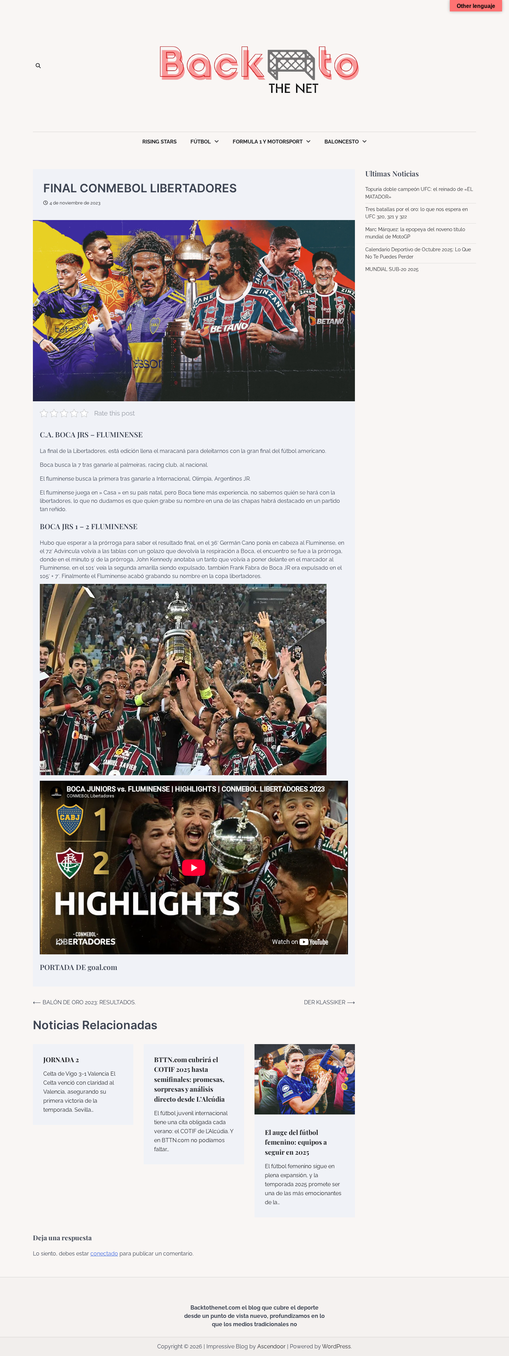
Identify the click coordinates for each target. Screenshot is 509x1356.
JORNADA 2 (61, 1059)
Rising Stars (159, 142)
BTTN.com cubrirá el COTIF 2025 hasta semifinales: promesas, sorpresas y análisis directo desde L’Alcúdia (189, 1079)
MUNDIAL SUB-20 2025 (392, 269)
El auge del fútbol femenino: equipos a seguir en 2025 (296, 1142)
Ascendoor (271, 1346)
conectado (104, 1253)
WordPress (336, 1346)
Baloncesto (341, 142)
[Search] (38, 66)
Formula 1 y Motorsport (268, 142)
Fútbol (200, 142)
